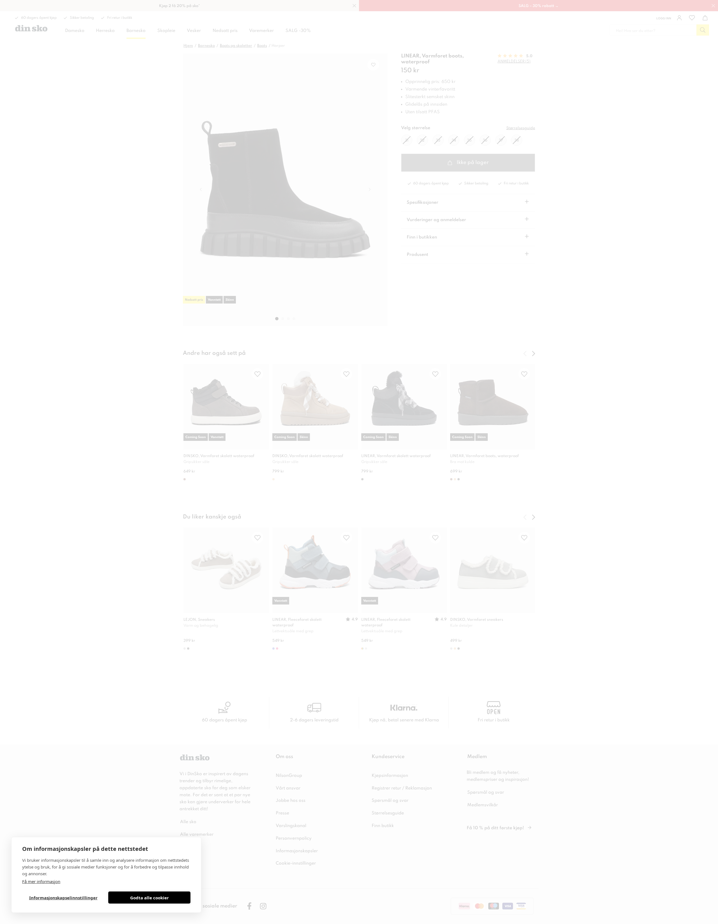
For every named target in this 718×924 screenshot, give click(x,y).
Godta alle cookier (149, 897)
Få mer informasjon (41, 881)
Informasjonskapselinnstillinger (63, 897)
